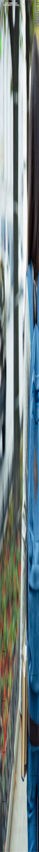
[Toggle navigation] (24, 4)
